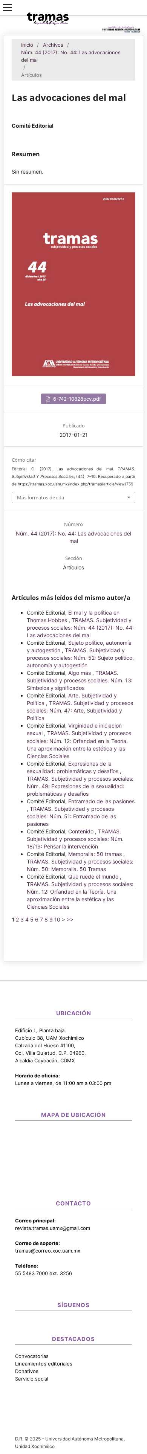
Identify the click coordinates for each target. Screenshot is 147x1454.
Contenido (81, 831)
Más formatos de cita (40, 497)
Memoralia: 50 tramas (95, 854)
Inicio (27, 45)
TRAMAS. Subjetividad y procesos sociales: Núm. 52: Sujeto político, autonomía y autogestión (80, 657)
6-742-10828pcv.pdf (76, 399)
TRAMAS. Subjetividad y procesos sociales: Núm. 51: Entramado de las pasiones (71, 816)
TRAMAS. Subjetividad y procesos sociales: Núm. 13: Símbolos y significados (80, 680)
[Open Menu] (7, 7)
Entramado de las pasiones (101, 801)
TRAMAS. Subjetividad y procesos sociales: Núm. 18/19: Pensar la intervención (75, 839)
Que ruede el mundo (94, 876)
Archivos (53, 45)
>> (70, 919)
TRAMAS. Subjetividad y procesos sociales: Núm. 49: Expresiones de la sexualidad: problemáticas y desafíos (80, 786)
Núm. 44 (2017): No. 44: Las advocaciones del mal (71, 56)
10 (57, 919)
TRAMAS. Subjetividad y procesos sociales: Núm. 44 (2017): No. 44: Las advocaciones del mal (80, 627)
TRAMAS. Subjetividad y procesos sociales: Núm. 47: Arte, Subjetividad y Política (80, 710)
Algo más (80, 673)
